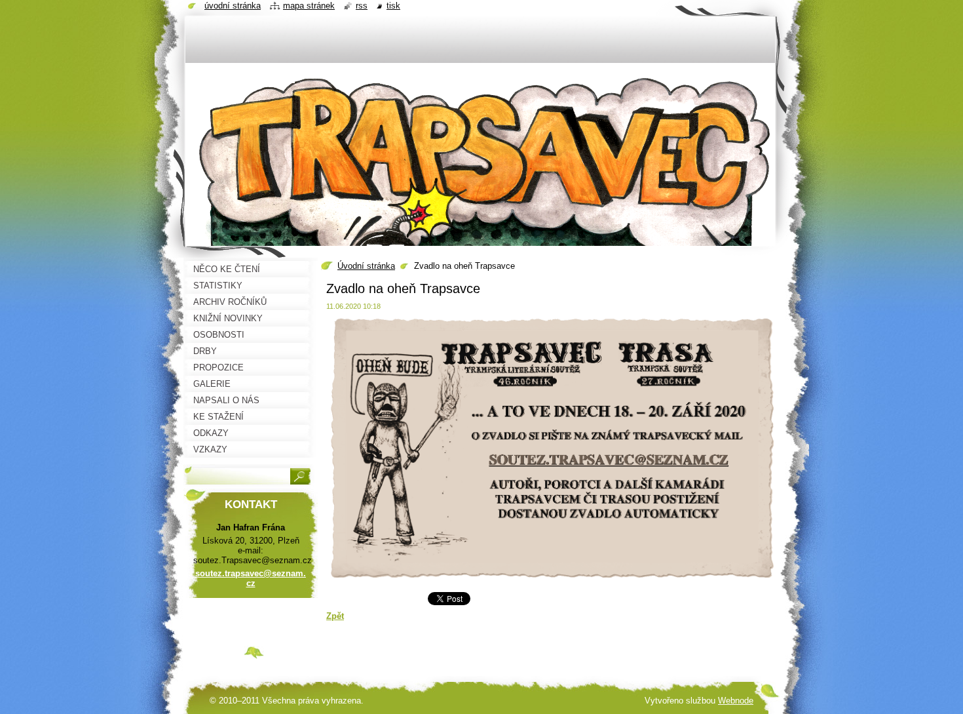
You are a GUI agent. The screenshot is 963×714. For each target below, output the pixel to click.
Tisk (393, 5)
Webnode (735, 700)
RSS (362, 5)
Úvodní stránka (366, 266)
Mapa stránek (309, 5)
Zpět (335, 616)
